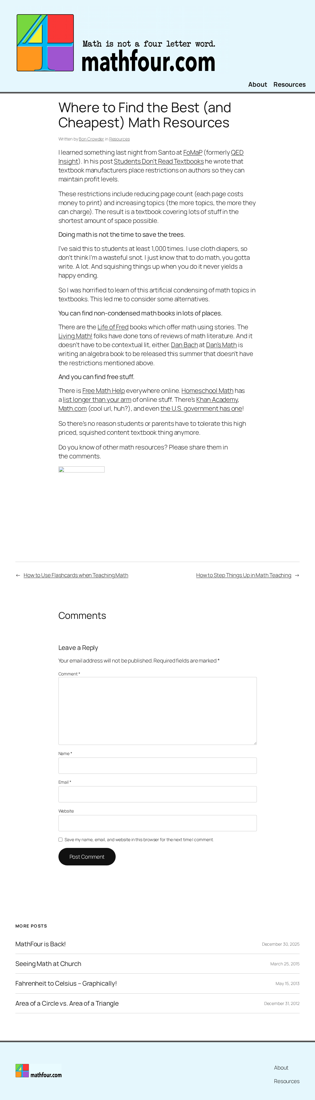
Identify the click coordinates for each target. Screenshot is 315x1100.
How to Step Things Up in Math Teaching (243, 575)
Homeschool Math (207, 390)
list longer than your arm (97, 399)
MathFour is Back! (40, 944)
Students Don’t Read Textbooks (159, 161)
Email (64, 782)
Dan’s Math (221, 344)
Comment (69, 674)
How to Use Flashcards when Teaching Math (76, 575)
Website (66, 811)
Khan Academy (217, 399)
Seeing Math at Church (48, 963)
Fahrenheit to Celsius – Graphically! (66, 983)
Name (65, 753)
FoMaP (192, 152)
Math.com (72, 408)
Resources (119, 139)
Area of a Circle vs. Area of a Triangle (67, 1003)
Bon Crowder (91, 139)
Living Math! (75, 335)
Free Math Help (103, 390)
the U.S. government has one (201, 408)
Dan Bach (184, 344)
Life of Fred (113, 326)
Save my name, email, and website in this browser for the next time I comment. (139, 839)
